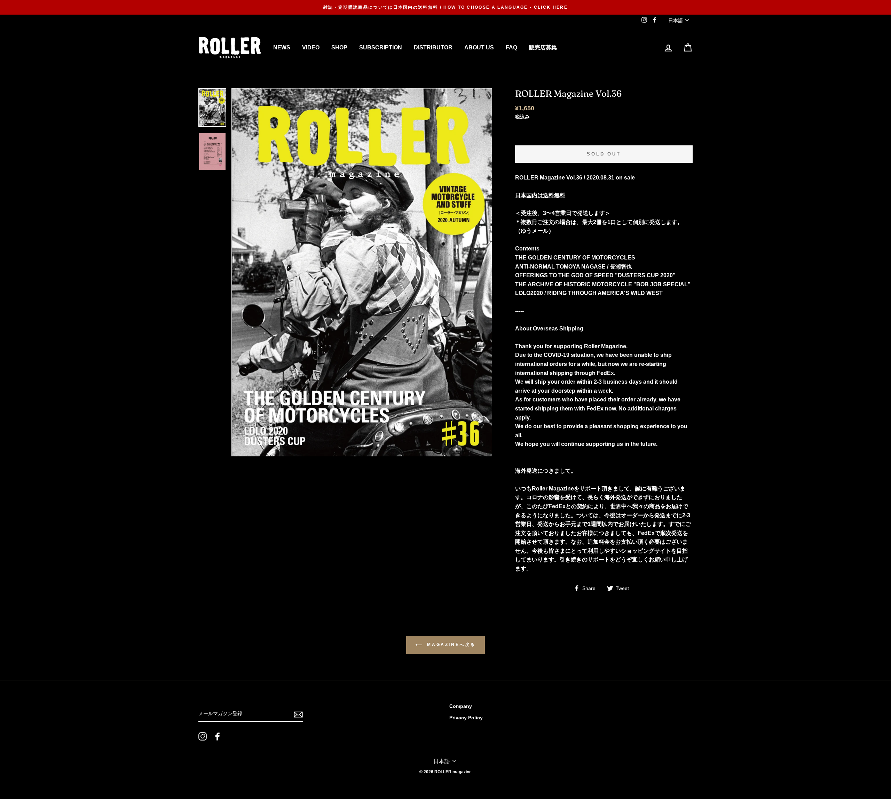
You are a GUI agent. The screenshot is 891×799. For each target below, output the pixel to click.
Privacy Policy (466, 717)
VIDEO (311, 47)
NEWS (281, 47)
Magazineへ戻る (450, 644)
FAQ (511, 47)
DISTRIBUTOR (433, 47)
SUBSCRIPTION (380, 47)
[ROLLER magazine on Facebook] (217, 736)
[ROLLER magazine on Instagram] (202, 736)
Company (460, 706)
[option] (445, 7)
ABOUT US (479, 47)
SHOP (339, 47)
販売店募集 (543, 47)
